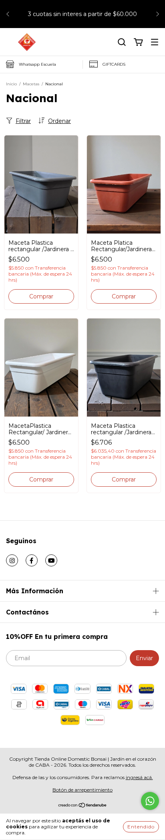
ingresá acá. (139, 777)
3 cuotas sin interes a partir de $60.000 (82, 14)
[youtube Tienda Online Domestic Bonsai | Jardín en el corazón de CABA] (51, 560)
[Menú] (155, 42)
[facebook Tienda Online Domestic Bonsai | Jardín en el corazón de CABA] (32, 560)
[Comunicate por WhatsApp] (150, 801)
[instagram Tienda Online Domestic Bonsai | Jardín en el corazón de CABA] (12, 560)
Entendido (141, 827)
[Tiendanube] (83, 806)
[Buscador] (122, 42)
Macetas (31, 84)
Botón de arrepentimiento (82, 790)
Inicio (11, 84)
